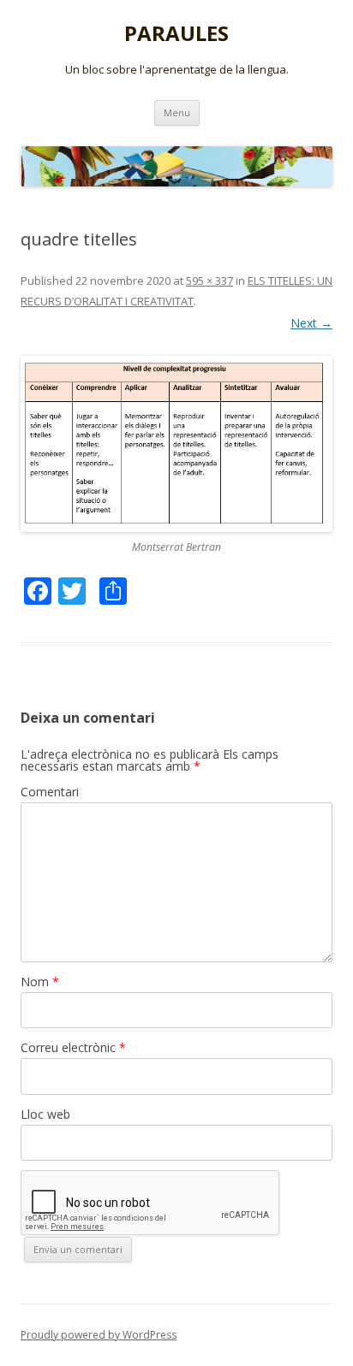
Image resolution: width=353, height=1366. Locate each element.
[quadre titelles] (176, 444)
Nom (40, 981)
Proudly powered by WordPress (98, 1335)
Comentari (50, 792)
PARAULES (176, 34)
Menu (177, 112)
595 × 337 (209, 280)
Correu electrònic (73, 1047)
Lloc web (45, 1114)
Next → (311, 323)
